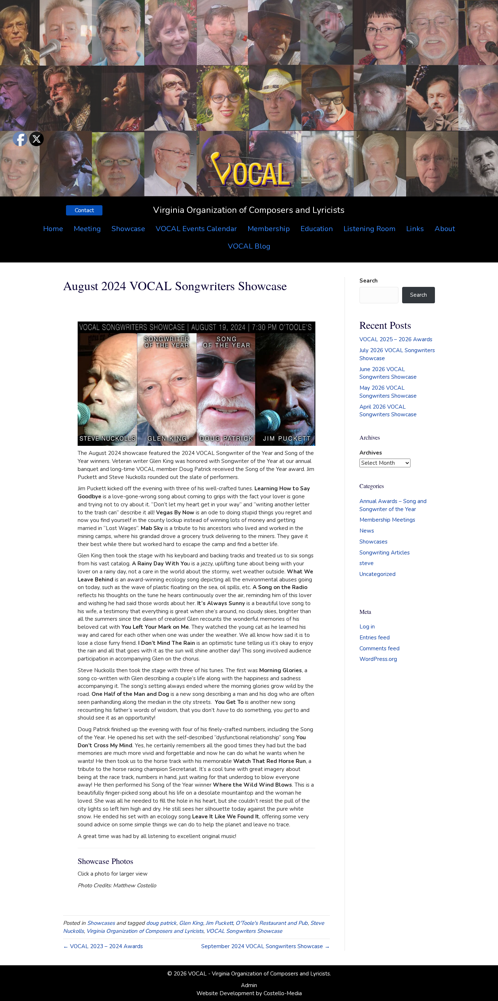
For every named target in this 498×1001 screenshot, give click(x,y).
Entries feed (374, 637)
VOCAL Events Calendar (196, 229)
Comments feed (379, 648)
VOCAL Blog (249, 246)
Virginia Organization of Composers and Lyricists (144, 931)
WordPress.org (378, 659)
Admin (249, 985)
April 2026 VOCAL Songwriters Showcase (388, 410)
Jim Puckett (219, 923)
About (445, 229)
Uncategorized (377, 574)
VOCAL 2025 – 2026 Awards (395, 339)
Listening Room (369, 229)
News (366, 530)
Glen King (191, 923)
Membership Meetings (387, 519)
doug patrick (161, 923)
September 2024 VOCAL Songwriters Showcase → (265, 946)
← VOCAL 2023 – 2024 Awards (103, 946)
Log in (367, 626)
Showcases (101, 923)
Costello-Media (283, 993)
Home (53, 229)
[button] (84, 210)
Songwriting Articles (384, 552)
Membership (269, 229)
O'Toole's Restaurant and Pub (272, 923)
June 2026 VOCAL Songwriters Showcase (388, 373)
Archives (370, 452)
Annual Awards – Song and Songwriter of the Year (393, 505)
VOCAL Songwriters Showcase (244, 931)
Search (368, 280)
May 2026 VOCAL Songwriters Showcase (388, 392)
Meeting (87, 229)
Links (415, 229)
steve (366, 563)
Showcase (128, 229)
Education (316, 229)
